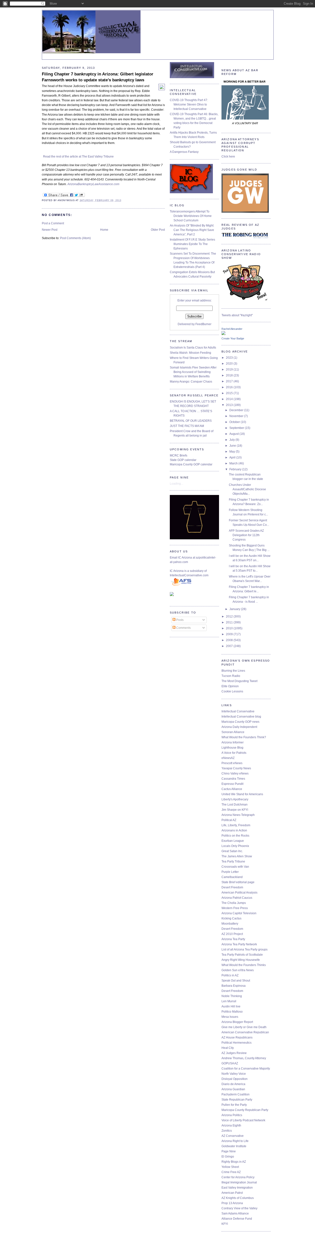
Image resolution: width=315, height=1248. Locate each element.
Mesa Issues (229, 1017)
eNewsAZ (228, 758)
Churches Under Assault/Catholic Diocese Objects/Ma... (247, 489)
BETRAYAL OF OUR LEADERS (191, 420)
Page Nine (228, 1151)
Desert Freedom (232, 887)
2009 (230, 634)
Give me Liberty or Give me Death (244, 1027)
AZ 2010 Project (232, 934)
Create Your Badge (232, 338)
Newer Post (49, 229)
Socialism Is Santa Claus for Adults (193, 347)
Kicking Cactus (231, 918)
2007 (230, 646)
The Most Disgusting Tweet (239, 681)
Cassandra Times (233, 778)
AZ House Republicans (236, 1037)
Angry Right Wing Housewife (240, 960)
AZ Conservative (232, 1136)
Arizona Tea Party (233, 939)
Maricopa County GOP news (240, 721)
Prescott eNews (231, 763)
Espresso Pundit (232, 784)
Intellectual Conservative (237, 711)
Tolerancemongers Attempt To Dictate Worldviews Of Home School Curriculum (191, 216)
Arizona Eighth (231, 1125)
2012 (230, 616)
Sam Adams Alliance (235, 1213)
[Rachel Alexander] (223, 334)
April (232, 457)
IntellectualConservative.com (189, 575)
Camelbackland (232, 877)
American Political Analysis (239, 892)
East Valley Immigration (237, 1187)
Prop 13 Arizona (232, 1203)
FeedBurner (203, 324)
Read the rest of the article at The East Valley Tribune (78, 156)
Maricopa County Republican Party (244, 1110)
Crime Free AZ (231, 1172)
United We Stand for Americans (242, 794)
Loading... (176, 483)
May (232, 451)
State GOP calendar (183, 460)
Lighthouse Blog (232, 747)
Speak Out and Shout (235, 980)
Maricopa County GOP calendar (191, 464)
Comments (183, 628)
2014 (230, 399)
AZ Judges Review (234, 1053)
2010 (230, 628)
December (236, 410)
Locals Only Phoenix (235, 846)
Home (104, 229)
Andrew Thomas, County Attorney (243, 1058)
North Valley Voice (233, 1073)
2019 (230, 369)
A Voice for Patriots (233, 753)
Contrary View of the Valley (239, 1208)
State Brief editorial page (237, 882)
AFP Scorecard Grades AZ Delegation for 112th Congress (246, 535)
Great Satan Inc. (232, 851)
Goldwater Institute (233, 1146)
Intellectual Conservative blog (241, 716)
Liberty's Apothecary (234, 799)
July (232, 439)
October (235, 422)
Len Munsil (228, 1001)
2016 (230, 387)
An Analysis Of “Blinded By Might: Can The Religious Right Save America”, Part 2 (192, 230)
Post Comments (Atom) (75, 238)
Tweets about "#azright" (237, 315)
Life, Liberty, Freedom (235, 825)
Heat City (227, 1048)
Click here (228, 156)
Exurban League (232, 841)
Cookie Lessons (232, 691)
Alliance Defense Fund (236, 1218)
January (235, 609)
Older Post (158, 229)
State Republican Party (236, 1099)
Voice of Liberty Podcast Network (243, 1120)
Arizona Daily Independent (239, 727)
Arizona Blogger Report (237, 1022)
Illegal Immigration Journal (239, 1182)
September (237, 428)
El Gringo (227, 1156)
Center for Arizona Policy (237, 1177)
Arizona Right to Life (235, 1141)
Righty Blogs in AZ (233, 1161)
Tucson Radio (230, 676)
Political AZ (228, 820)
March (233, 463)
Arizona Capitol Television (238, 913)
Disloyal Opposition (234, 1079)
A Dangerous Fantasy (184, 152)
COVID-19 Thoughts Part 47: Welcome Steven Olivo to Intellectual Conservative (189, 104)
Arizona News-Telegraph (238, 815)
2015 (230, 393)
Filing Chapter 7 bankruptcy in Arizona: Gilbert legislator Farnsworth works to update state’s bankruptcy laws (97, 77)
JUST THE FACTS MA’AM (187, 426)
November (236, 416)
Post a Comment (53, 223)
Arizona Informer (232, 742)
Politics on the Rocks (235, 835)
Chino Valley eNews (235, 773)
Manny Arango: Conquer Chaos (191, 381)
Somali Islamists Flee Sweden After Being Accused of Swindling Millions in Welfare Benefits (193, 372)
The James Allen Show (236, 856)
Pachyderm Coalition (235, 1094)
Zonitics (226, 1130)
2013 (230, 405)
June (233, 445)
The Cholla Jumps (233, 903)
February (235, 469)
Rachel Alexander (231, 328)
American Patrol (232, 1193)
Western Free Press (234, 908)
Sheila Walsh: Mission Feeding (190, 352)
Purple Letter (230, 872)
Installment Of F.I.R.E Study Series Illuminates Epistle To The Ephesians (192, 244)
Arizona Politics (231, 1115)
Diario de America (233, 1084)
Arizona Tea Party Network (239, 944)
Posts (179, 620)
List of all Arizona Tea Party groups (244, 949)
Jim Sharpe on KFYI (234, 809)
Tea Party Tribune (233, 861)
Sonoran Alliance (232, 732)
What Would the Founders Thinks (243, 965)
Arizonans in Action (234, 830)
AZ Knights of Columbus (237, 1198)
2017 (230, 381)
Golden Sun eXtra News (237, 970)
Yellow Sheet (230, 1167)
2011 (230, 622)
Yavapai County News (236, 768)
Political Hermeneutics (236, 1042)
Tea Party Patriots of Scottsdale (242, 954)
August (234, 434)
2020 (230, 363)
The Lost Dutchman (234, 804)
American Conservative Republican (245, 1032)
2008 (230, 640)
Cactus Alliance (231, 789)
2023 (230, 357)
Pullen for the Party (234, 1105)
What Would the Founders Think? (243, 737)
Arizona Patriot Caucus (236, 897)
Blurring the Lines (233, 670)
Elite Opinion (230, 686)
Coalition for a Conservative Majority (245, 1068)
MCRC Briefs (178, 455)
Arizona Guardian (233, 1089)
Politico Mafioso (232, 1011)
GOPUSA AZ (229, 1063)
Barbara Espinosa (233, 985)
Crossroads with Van (235, 866)
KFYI (224, 1224)
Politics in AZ (229, 975)
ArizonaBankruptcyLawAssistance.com (93, 184)
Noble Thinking (231, 996)
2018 (230, 375)
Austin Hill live (230, 1006)
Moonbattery (229, 923)
